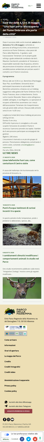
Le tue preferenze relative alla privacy (24, 435)
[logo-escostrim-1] (16, 327)
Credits (8, 361)
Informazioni (10, 345)
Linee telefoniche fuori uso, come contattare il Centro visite (19, 161)
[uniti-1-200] (22, 333)
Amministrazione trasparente (17, 380)
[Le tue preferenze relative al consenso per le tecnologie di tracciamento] (40, 438)
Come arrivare (11, 339)
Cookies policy (11, 391)
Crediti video (10, 372)
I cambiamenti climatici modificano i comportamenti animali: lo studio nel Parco (21, 258)
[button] (30, 5)
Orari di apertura (12, 350)
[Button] (38, 5)
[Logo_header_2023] (12, 6)
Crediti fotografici (12, 366)
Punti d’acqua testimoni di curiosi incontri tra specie (19, 209)
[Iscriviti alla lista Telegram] (7, 406)
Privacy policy (10, 385)
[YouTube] (12, 419)
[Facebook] (4, 419)
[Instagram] (8, 419)
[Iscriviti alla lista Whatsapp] (7, 402)
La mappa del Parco (13, 356)
